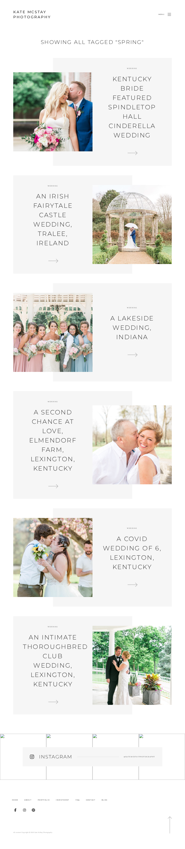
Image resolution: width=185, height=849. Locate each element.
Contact (90, 800)
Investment (62, 800)
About (28, 800)
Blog (104, 800)
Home (15, 800)
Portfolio (44, 800)
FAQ (78, 800)
